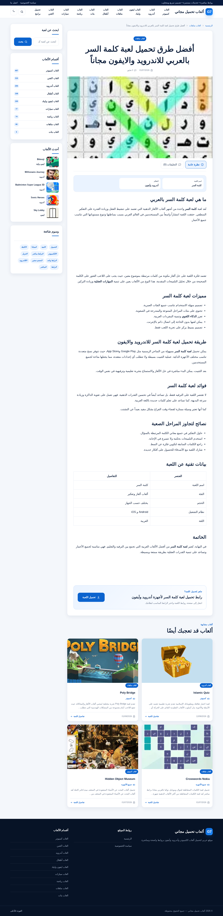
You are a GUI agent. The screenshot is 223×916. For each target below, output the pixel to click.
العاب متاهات (119, 11)
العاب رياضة (79, 11)
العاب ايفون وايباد (134, 11)
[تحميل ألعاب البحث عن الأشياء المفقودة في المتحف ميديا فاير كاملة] (102, 747)
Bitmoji (40, 159)
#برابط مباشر (38, 254)
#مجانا (34, 247)
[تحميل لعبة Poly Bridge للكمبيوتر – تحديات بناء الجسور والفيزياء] (102, 661)
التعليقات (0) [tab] (170, 164)
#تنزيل (25, 254)
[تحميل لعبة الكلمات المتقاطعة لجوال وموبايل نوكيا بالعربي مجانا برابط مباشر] (177, 747)
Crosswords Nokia (198, 778)
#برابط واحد (52, 260)
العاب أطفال (105, 11)
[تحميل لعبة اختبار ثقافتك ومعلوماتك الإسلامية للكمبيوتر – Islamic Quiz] (177, 661)
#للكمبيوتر (52, 254)
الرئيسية (209, 25)
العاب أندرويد (151, 11)
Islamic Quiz (201, 692)
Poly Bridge (127, 692)
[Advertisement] (139, 249)
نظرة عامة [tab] (193, 164)
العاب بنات (92, 11)
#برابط (54, 267)
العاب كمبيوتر (165, 11)
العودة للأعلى (16, 911)
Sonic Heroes (37, 197)
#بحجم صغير (37, 260)
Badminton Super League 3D (29, 185)
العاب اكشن (51, 11)
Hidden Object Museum (120, 778)
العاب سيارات (65, 11)
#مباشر (43, 267)
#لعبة (44, 247)
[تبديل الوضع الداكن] (13, 11)
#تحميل (54, 247)
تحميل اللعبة (89, 597)
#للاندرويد (23, 260)
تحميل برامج (37, 11)
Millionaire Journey (34, 172)
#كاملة (24, 247)
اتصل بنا (14, 2)
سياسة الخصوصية (28, 2)
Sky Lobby (39, 210)
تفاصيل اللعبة (153, 716)
